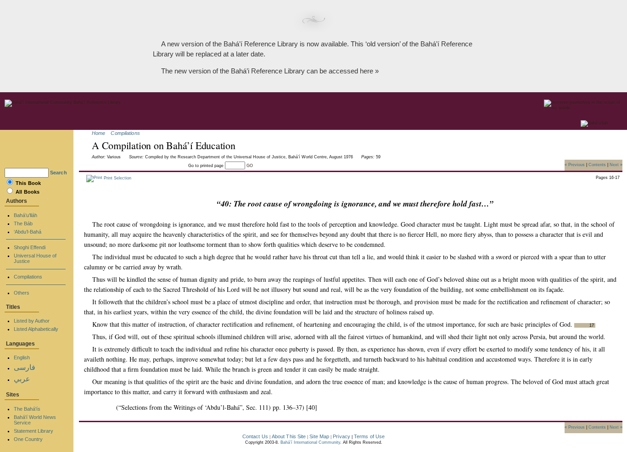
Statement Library (33, 431)
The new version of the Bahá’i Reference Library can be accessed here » (270, 71)
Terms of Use (369, 436)
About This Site (289, 436)
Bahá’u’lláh (25, 215)
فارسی (24, 367)
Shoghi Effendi (29, 247)
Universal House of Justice (35, 258)
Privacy (341, 436)
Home (98, 133)
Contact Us (255, 436)
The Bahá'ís (27, 409)
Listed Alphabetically (36, 329)
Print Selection (116, 178)
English (22, 357)
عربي (22, 379)
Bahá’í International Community (310, 442)
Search (58, 172)
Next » (616, 164)
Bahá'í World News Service (35, 419)
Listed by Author (32, 321)
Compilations (125, 133)
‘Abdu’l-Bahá (27, 231)
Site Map (319, 436)
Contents (597, 164)
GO (249, 165)
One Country (28, 439)
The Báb (23, 223)
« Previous (575, 164)
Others (21, 293)
